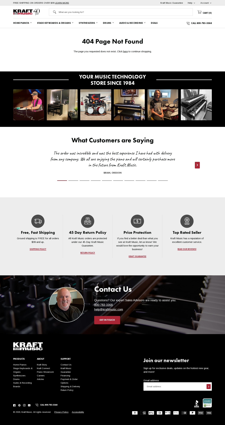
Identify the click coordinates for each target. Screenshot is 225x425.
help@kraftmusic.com (108, 309)
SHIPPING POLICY (38, 249)
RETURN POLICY (87, 253)
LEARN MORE (62, 3)
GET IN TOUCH (107, 320)
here (125, 51)
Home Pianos (20, 364)
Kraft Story (42, 364)
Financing (65, 375)
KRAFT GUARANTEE (137, 257)
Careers (41, 375)
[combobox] (126, 12)
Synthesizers (19, 375)
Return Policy (67, 390)
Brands (16, 386)
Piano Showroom (45, 372)
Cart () (207, 13)
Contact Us (66, 364)
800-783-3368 (103, 305)
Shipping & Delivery (70, 386)
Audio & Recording (22, 383)
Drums (16, 379)
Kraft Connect (43, 368)
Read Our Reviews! (187, 249)
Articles (40, 379)
